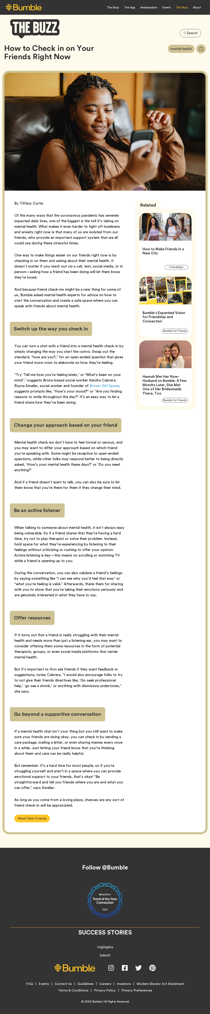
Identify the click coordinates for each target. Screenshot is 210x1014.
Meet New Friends (32, 818)
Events (166, 7)
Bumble (97, 1001)
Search (192, 33)
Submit (105, 955)
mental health (182, 48)
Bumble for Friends (175, 331)
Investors (124, 984)
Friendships (178, 267)
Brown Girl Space (104, 385)
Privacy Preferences (136, 990)
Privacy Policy (105, 990)
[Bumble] (23, 7)
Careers (105, 984)
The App (129, 7)
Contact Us (63, 984)
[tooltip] (201, 48)
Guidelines (86, 984)
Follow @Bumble (105, 867)
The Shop (113, 7)
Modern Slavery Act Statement (160, 984)
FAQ (29, 984)
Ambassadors (148, 7)
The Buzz (182, 7)
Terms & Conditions (73, 990)
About (197, 7)
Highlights (105, 947)
